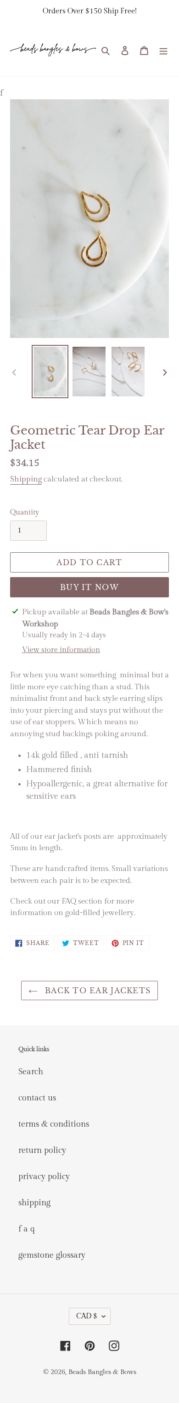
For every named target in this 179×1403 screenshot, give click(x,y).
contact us (37, 1098)
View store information (61, 650)
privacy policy (44, 1176)
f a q (26, 1229)
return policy (42, 1150)
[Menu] (163, 50)
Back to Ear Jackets (96, 990)
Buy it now (89, 587)
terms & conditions (53, 1124)
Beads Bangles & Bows (102, 1372)
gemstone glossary (51, 1255)
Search (30, 1072)
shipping (34, 1203)
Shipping (26, 479)
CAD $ (86, 1316)
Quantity (24, 512)
